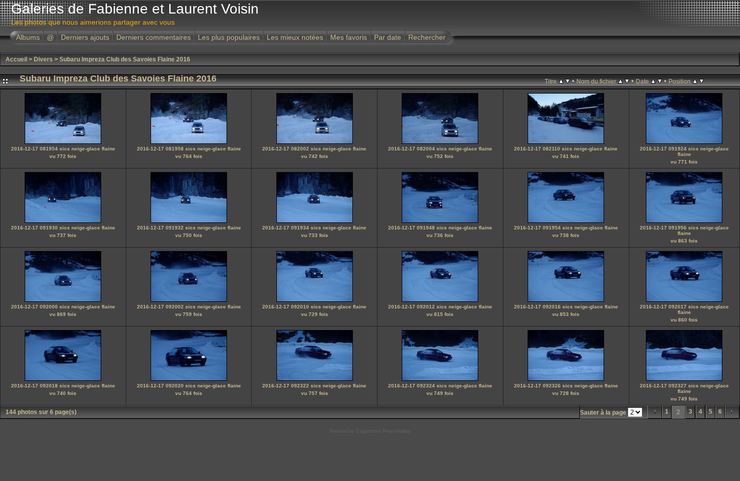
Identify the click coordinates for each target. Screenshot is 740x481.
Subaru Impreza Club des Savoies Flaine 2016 (124, 59)
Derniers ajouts (85, 37)
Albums (28, 37)
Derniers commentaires (153, 37)
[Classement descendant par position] (701, 81)
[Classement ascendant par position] (695, 81)
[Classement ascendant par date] (653, 81)
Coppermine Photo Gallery (383, 431)
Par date (387, 37)
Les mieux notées (295, 37)
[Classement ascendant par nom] (620, 81)
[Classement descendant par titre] (567, 81)
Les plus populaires (229, 37)
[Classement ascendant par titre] (561, 81)
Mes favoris (348, 37)
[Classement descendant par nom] (627, 81)
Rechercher (427, 37)
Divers (43, 59)
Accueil (16, 59)
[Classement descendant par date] (659, 81)
